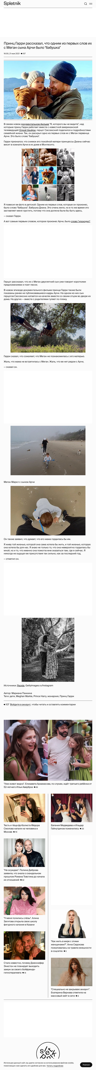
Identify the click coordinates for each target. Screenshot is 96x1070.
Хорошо (86, 1064)
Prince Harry (39, 696)
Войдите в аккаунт (20, 704)
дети (12, 696)
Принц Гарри (67, 696)
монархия (53, 696)
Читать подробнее (55, 1066)
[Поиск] (85, 3)
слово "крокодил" (80, 221)
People (20, 685)
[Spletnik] (12, 4)
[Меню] (90, 3)
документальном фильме (35, 124)
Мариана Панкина (21, 693)
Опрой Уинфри (27, 130)
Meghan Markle (24, 696)
